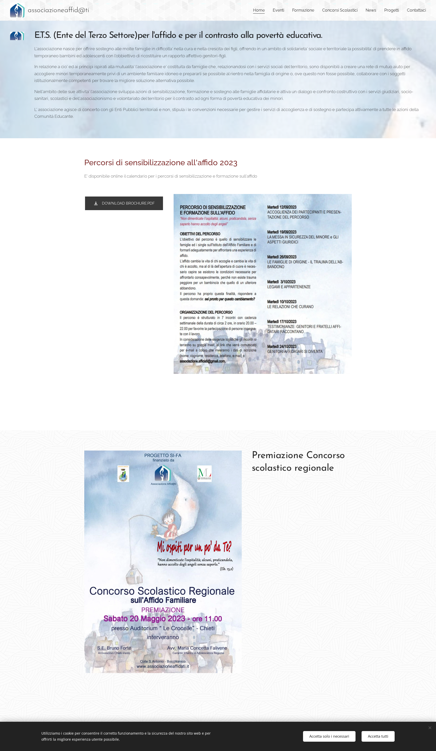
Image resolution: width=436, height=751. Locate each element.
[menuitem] (260, 10)
